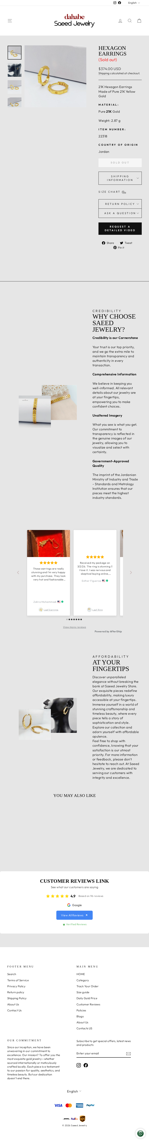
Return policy (15, 992)
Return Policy (120, 204)
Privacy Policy (16, 986)
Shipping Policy (17, 998)
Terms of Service (18, 980)
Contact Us (14, 1010)
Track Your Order (87, 986)
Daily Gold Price (86, 998)
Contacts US (84, 1028)
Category (82, 980)
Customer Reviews (88, 1004)
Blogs (80, 1016)
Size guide (82, 992)
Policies (81, 1010)
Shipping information (120, 178)
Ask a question (120, 213)
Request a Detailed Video (120, 228)
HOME (80, 974)
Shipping (104, 73)
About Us (13, 1004)
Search (11, 974)
